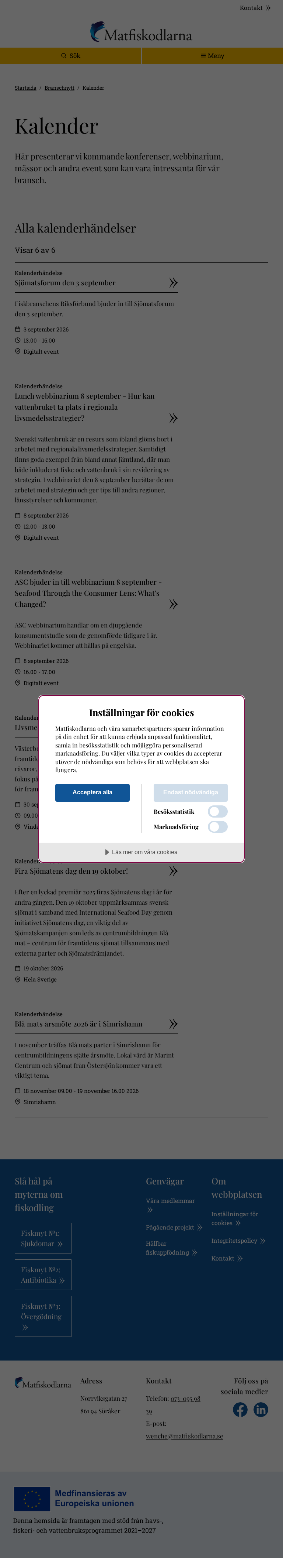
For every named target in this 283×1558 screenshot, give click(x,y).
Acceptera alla (92, 792)
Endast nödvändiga (190, 792)
